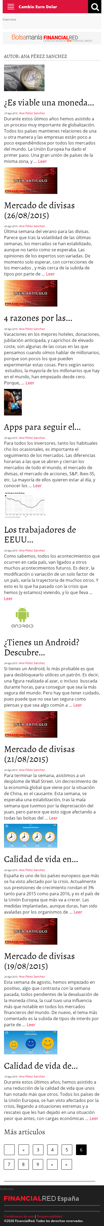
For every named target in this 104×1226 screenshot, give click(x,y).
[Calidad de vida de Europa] (30, 1042)
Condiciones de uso (19, 1216)
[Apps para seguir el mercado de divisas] (13, 402)
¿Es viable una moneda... (49, 102)
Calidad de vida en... (41, 858)
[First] (9, 1149)
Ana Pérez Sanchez (32, 113)
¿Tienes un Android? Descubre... (41, 646)
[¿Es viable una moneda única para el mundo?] (24, 77)
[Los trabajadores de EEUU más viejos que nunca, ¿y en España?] (25, 504)
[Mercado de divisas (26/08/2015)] (30, 180)
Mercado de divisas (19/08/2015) (39, 960)
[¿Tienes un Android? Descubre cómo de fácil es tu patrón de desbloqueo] (22, 617)
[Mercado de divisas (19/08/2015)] (30, 931)
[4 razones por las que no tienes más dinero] (30, 293)
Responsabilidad (49, 1216)
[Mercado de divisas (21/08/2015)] (30, 724)
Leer (42, 161)
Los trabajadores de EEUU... (40, 534)
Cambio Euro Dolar (38, 6)
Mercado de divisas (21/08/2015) (39, 753)
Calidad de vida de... (41, 1065)
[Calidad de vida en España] (30, 835)
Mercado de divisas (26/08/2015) (39, 209)
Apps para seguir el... (42, 426)
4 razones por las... (38, 317)
